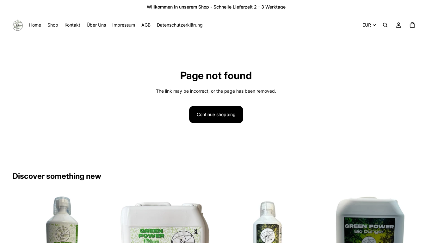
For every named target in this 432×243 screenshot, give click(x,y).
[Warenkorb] (412, 25)
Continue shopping (216, 114)
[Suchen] (385, 25)
